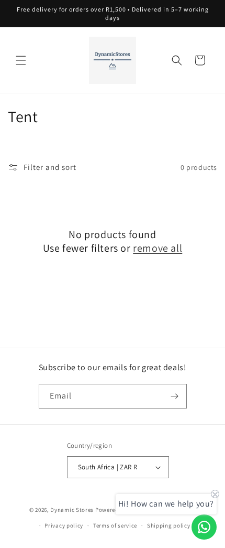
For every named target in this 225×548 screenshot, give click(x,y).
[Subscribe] (174, 396)
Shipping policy (168, 525)
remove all (157, 248)
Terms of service (115, 525)
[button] (20, 60)
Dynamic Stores (72, 509)
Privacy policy (63, 525)
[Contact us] (204, 527)
